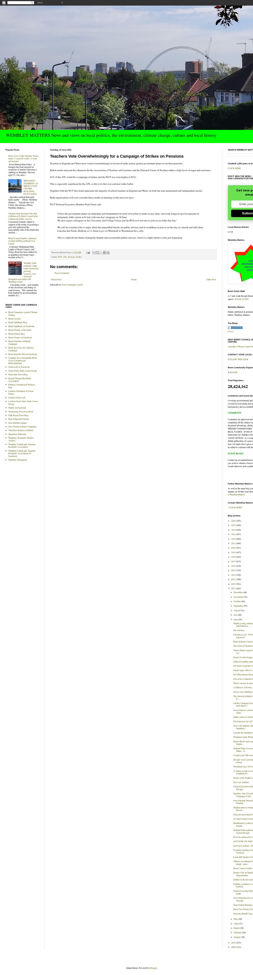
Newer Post (56, 279)
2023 (233, 534)
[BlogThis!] (97, 252)
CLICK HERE (234, 168)
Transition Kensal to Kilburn (20, 430)
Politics (231, 331)
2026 (233, 520)
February (238, 932)
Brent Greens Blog (16, 333)
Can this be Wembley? (243, 732)
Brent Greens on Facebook (20, 337)
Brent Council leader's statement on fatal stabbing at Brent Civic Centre (22, 241)
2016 (233, 565)
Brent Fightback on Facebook (21, 326)
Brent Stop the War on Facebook (22, 354)
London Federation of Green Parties (20, 392)
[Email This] (94, 252)
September (239, 605)
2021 (233, 543)
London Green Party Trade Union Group (23, 402)
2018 (233, 556)
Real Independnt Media (18, 418)
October (237, 601)
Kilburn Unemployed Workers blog (21, 386)
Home (134, 279)
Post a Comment (62, 272)
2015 (233, 570)
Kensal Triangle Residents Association (19, 379)
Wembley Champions (17, 459)
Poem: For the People (242, 657)
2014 (233, 574)
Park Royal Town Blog (18, 415)
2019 (233, 552)
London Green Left (16, 397)
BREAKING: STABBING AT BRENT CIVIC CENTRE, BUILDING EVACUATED (31, 187)
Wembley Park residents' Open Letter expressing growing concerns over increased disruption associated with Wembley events (23, 272)
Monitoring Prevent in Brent (20, 411)
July (236, 614)
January (237, 936)
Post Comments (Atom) (72, 284)
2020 (233, 547)
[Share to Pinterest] (108, 252)
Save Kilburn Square (17, 422)
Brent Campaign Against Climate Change (22, 313)
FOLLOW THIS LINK (238, 359)
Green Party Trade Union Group (22, 370)
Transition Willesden (17, 434)
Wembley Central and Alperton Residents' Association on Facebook (21, 453)
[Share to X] (101, 252)
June (236, 619)
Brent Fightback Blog (17, 322)
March (237, 927)
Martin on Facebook (17, 407)
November (239, 596)
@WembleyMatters (236, 494)
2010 (233, 942)
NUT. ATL (62, 257)
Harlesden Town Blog (18, 374)
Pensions (71, 257)
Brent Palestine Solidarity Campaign (19, 342)
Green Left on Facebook (19, 366)
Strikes (79, 257)
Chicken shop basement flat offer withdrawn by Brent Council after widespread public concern (23, 216)
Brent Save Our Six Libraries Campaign (21, 349)
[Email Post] (88, 252)
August (237, 610)
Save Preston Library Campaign (22, 426)
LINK (230, 231)
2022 (233, 538)
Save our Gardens (241, 782)
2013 (233, 579)
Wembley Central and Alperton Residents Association (21, 445)
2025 (233, 525)
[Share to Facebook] (104, 252)
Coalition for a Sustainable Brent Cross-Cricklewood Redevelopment (22, 360)
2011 (233, 588)
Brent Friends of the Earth (19, 329)
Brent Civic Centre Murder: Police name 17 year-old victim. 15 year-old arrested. (23, 158)
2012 (233, 583)
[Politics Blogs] (235, 328)
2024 (233, 529)
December (238, 592)
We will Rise (238, 630)
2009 (233, 946)
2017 (233, 561)
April (236, 923)
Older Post (211, 279)
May (236, 918)
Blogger (153, 967)
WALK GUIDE (242, 298)
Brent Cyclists (14, 318)
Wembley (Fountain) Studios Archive (21, 439)
